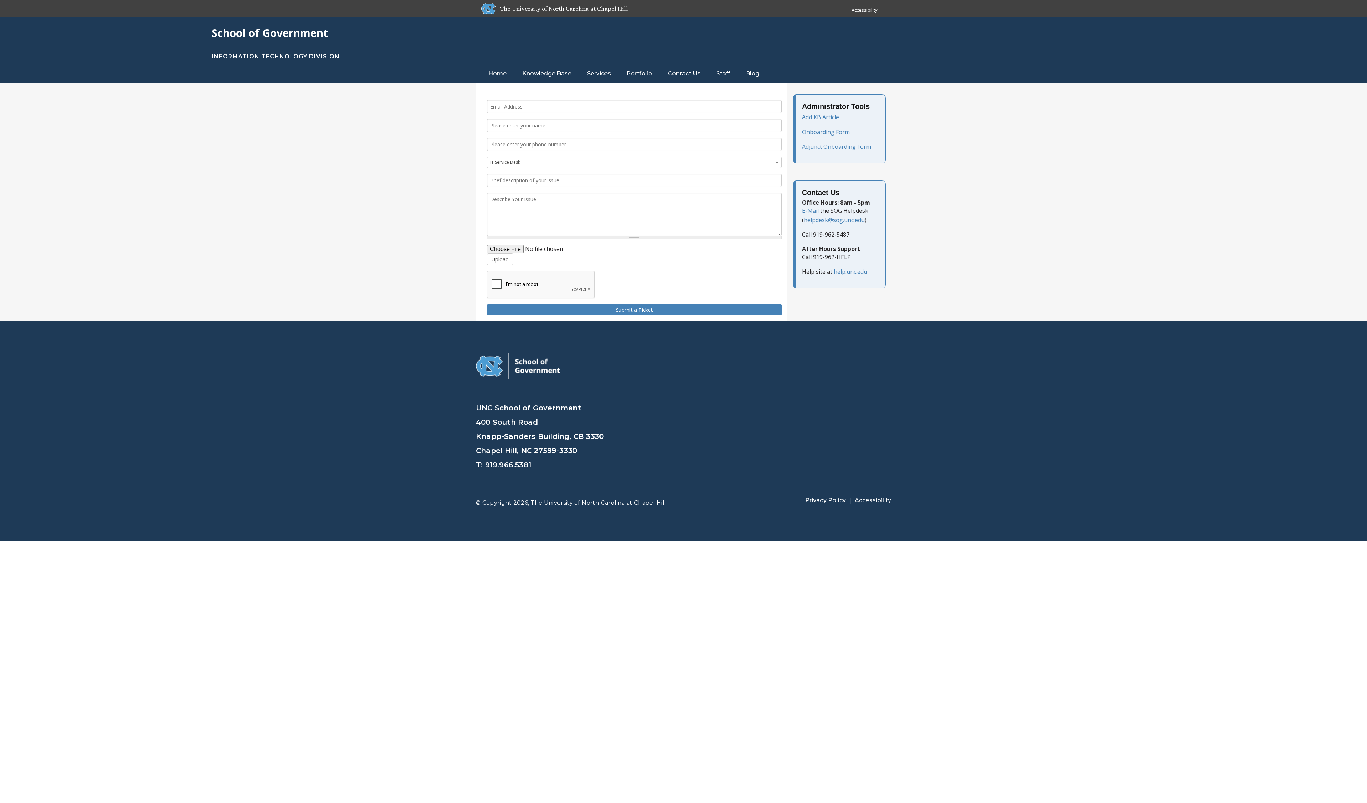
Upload (500, 259)
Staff (723, 73)
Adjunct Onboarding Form (836, 147)
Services (599, 73)
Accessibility (865, 10)
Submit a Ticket (634, 309)
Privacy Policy (825, 500)
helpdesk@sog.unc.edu (834, 220)
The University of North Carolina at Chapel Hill (598, 502)
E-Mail (810, 211)
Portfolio (639, 73)
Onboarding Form (826, 132)
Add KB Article (820, 117)
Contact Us (684, 73)
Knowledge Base (546, 73)
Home (497, 73)
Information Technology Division (276, 56)
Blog (752, 73)
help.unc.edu (850, 271)
